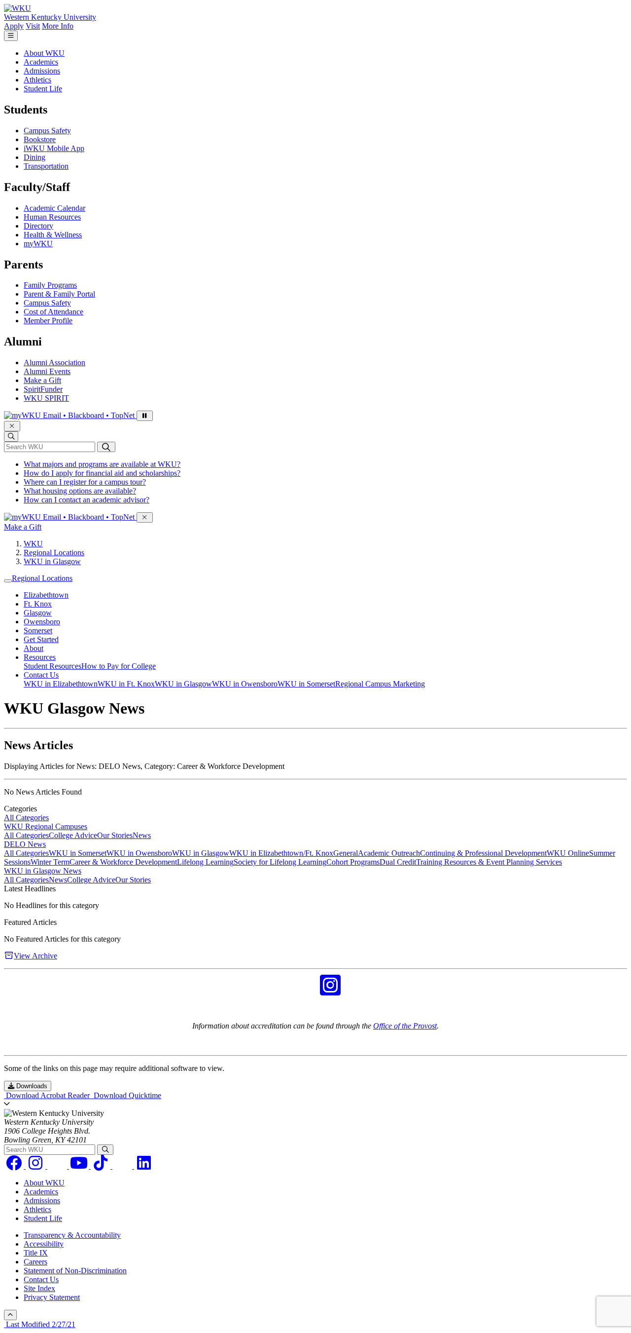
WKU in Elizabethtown (61, 684)
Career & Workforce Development (123, 862)
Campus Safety (47, 130)
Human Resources (52, 217)
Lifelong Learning (205, 862)
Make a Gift (42, 380)
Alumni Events (47, 371)
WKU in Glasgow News (42, 871)
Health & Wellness (53, 234)
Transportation (46, 166)
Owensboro (42, 621)
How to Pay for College (118, 666)
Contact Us (41, 675)
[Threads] (58, 1166)
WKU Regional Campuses (45, 826)
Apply (14, 26)
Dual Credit (398, 862)
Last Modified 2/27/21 (39, 1324)
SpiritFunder (43, 389)
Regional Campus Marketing (380, 684)
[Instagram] (36, 1166)
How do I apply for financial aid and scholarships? (102, 473)
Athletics (37, 80)
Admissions (42, 71)
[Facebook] (15, 1166)
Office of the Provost (405, 1026)
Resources (40, 657)
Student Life (43, 88)
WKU (33, 543)
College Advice (73, 835)
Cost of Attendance (53, 311)
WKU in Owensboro (245, 684)
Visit (33, 26)
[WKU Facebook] (301, 991)
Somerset (38, 630)
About (33, 648)
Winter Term (50, 862)
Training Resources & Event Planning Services (489, 862)
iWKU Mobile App (54, 148)
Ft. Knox (38, 604)
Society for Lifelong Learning (280, 862)
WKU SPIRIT (46, 398)
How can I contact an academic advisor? (86, 499)
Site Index (39, 1288)
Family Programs (50, 285)
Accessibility (44, 1244)
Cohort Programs (353, 862)
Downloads (30, 1086)
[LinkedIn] (144, 1166)
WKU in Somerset (306, 684)
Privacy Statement (52, 1297)
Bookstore (40, 139)
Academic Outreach (389, 853)
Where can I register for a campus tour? (85, 482)
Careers (35, 1261)
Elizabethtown (46, 595)
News (142, 835)
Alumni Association (54, 362)
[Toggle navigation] (8, 580)
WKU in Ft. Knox (126, 684)
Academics (41, 62)
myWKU (38, 243)
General (345, 853)
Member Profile (48, 320)
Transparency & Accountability (72, 1235)
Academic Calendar (54, 208)
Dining (34, 157)
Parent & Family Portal (59, 294)
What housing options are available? (80, 491)
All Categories (26, 817)
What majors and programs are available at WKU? (102, 464)
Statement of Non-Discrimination (75, 1270)
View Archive (35, 956)
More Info (57, 26)
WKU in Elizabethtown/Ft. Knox (281, 853)
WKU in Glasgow (52, 561)
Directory (38, 226)
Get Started (41, 639)
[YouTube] (80, 1166)
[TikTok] (101, 1166)
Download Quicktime (126, 1095)
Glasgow (38, 613)
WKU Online (568, 853)
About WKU (44, 53)
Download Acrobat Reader (48, 1095)
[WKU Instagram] (330, 991)
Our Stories (115, 835)
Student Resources (52, 666)
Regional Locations (54, 552)
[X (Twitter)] (123, 1166)
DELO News (25, 844)
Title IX (36, 1253)
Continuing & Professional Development (483, 853)
